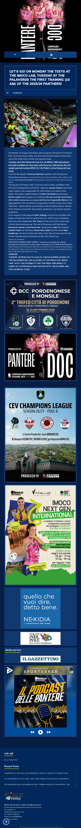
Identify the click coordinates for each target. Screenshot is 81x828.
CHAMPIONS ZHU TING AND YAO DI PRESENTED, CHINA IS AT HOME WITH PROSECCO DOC (36, 773)
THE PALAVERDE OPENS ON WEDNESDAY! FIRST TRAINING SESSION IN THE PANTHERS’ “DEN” (37, 784)
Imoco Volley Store (10, 760)
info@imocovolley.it (11, 819)
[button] (6, 822)
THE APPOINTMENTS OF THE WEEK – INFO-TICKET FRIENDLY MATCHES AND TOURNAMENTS (36, 779)
